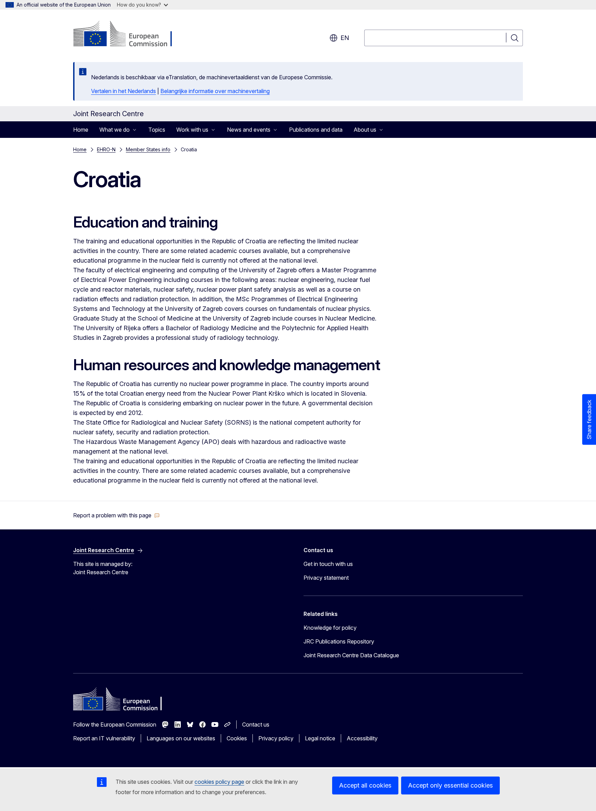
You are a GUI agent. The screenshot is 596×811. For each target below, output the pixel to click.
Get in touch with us (328, 563)
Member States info (148, 149)
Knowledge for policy (330, 627)
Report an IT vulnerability (104, 738)
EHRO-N (106, 149)
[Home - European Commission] (129, 34)
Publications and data (315, 129)
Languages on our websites (181, 738)
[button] (116, 515)
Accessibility (362, 738)
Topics (156, 129)
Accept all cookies (365, 785)
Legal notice (320, 738)
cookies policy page (219, 781)
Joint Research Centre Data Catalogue (351, 655)
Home (80, 129)
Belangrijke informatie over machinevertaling (215, 91)
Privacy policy (276, 738)
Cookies (237, 738)
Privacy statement (326, 577)
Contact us (255, 724)
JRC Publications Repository (339, 641)
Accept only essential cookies (450, 785)
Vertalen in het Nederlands (123, 91)
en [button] (344, 37)
